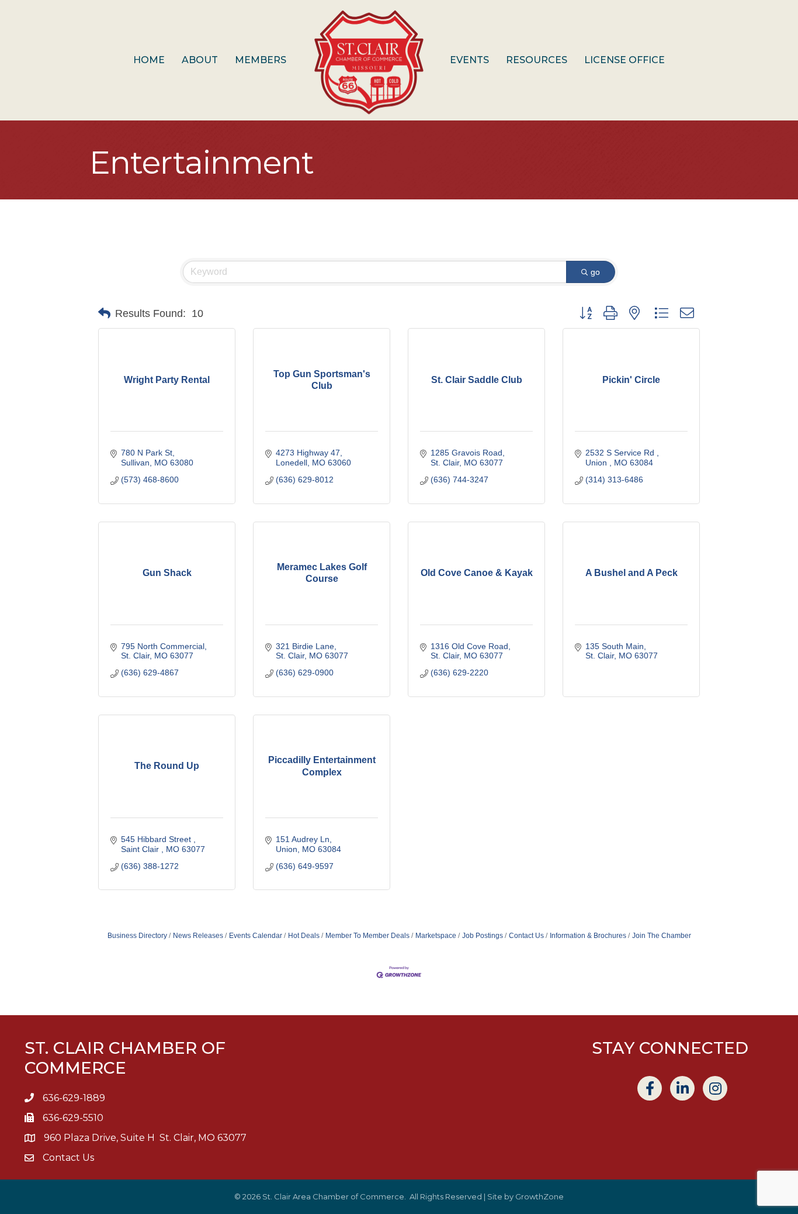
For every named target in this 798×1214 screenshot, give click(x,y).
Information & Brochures (588, 936)
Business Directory (137, 936)
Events (469, 59)
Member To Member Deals (367, 936)
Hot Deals (304, 936)
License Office (624, 59)
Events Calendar (255, 936)
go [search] (595, 272)
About (200, 59)
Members (260, 59)
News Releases (198, 936)
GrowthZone (539, 1196)
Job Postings (482, 936)
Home (149, 59)
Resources (536, 59)
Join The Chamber (661, 936)
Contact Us (526, 936)
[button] (104, 313)
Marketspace (435, 936)
